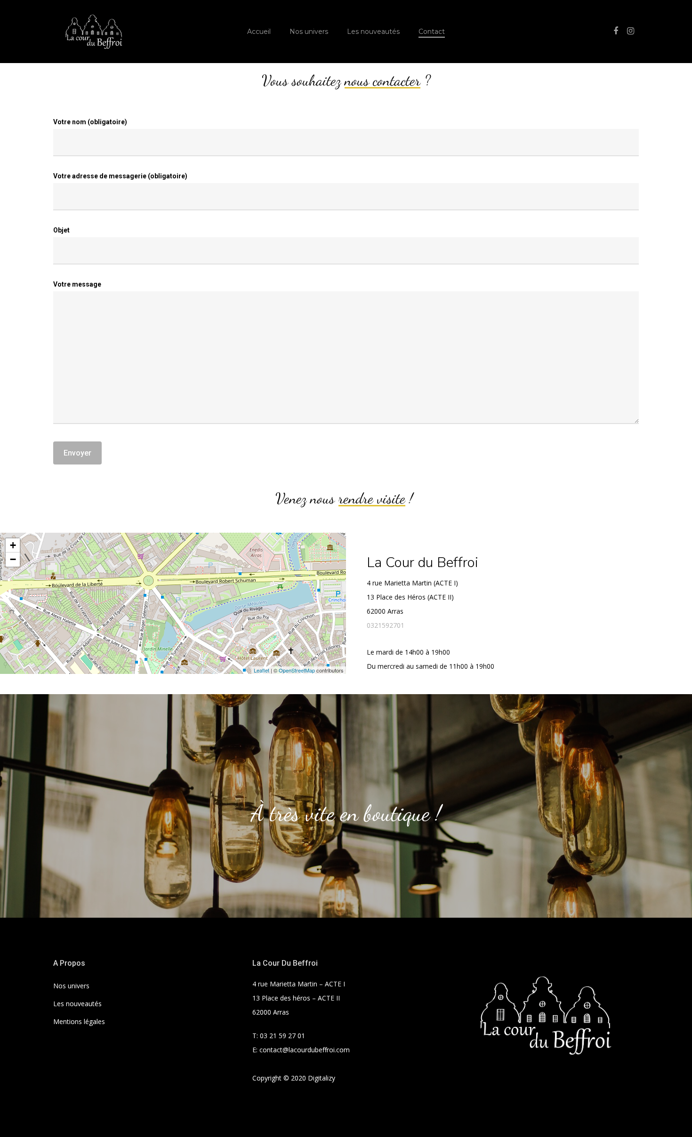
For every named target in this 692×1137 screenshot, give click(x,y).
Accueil (259, 31)
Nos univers (309, 31)
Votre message (77, 284)
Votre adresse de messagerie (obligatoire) (120, 176)
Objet (61, 230)
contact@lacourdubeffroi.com (304, 1049)
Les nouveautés (373, 31)
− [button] (13, 559)
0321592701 (385, 625)
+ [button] (13, 545)
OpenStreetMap (297, 670)
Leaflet (261, 670)
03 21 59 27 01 (282, 1035)
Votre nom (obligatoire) (90, 122)
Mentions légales (79, 1021)
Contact (431, 31)
